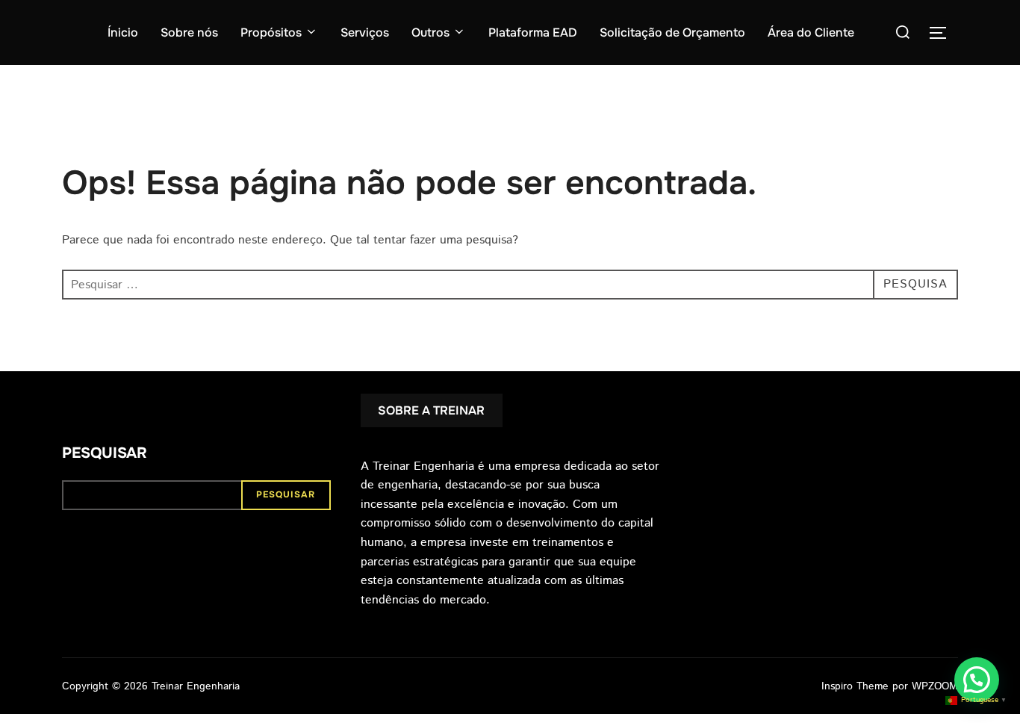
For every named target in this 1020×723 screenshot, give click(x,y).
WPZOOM (935, 686)
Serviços (364, 32)
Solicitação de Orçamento (672, 32)
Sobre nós (189, 32)
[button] (976, 679)
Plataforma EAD (532, 32)
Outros (430, 32)
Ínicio (123, 32)
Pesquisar (104, 453)
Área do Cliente (811, 32)
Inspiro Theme (855, 686)
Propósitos (271, 32)
